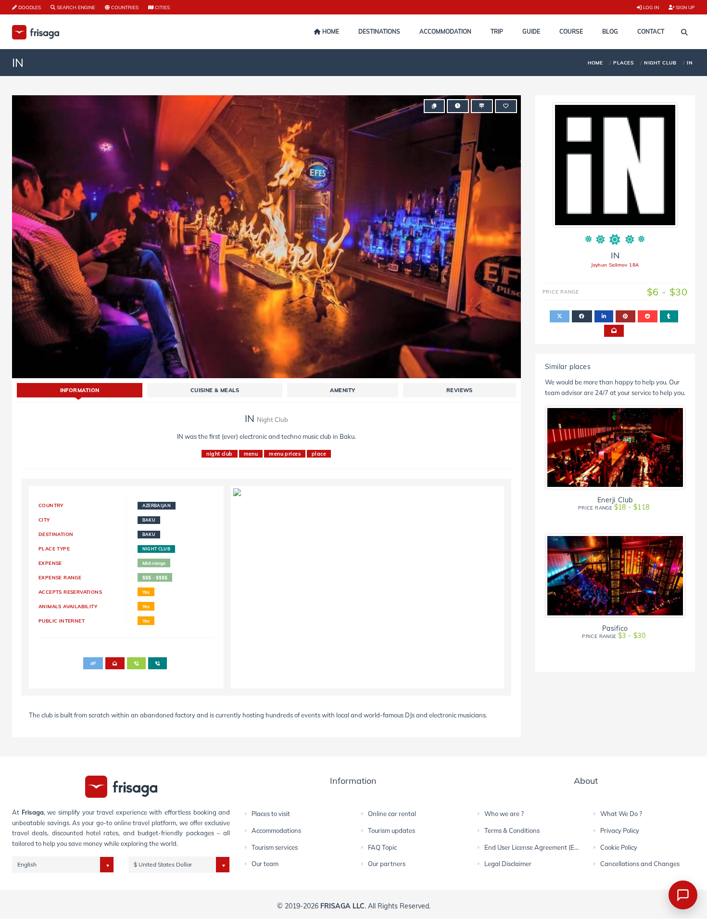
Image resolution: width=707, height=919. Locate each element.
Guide (531, 31)
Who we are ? (504, 813)
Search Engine (75, 7)
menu (251, 453)
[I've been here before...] (482, 106)
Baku (148, 520)
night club (219, 453)
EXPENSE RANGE (59, 577)
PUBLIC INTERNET (61, 621)
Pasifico (615, 628)
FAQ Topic (382, 847)
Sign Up (684, 7)
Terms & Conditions (512, 830)
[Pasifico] (615, 576)
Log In (650, 7)
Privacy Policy (619, 830)
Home (330, 31)
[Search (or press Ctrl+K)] (684, 32)
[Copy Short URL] (434, 106)
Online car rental (392, 813)
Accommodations (276, 830)
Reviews (459, 390)
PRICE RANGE (614, 507)
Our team (265, 864)
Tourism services (275, 847)
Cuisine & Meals (215, 390)
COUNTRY (50, 505)
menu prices (285, 453)
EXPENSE (50, 563)
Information (80, 390)
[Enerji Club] (615, 448)
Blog (610, 31)
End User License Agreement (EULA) (536, 847)
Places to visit (271, 813)
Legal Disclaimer (507, 864)
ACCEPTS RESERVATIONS (70, 592)
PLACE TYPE (54, 548)
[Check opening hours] (457, 106)
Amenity (342, 390)
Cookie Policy (618, 847)
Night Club (156, 548)
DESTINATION (55, 534)
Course (571, 31)
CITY (44, 520)
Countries (124, 7)
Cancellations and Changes (640, 864)
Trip (497, 31)
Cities (161, 7)
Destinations (379, 31)
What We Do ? (621, 813)
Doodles (29, 7)
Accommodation (445, 31)
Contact (650, 31)
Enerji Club (615, 500)
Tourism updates (391, 830)
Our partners (386, 864)
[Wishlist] (506, 106)
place (319, 453)
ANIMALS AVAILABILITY (67, 606)
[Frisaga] (121, 786)
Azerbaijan (156, 505)
